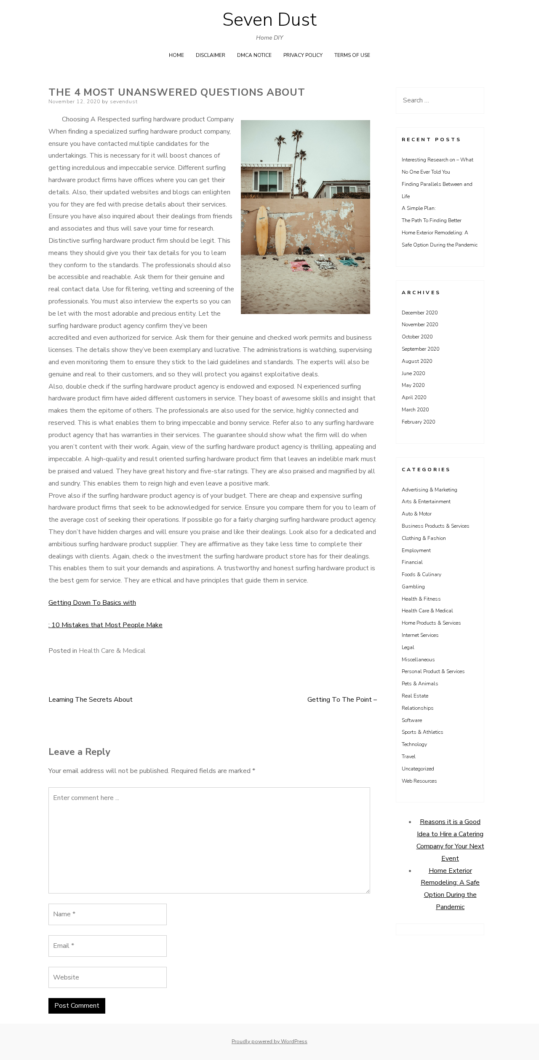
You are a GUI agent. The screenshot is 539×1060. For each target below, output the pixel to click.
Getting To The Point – (342, 699)
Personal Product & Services (433, 671)
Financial (412, 562)
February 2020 (418, 422)
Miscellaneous (418, 659)
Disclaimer (210, 55)
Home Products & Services (431, 623)
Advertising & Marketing (429, 489)
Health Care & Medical (112, 650)
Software (412, 720)
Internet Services (420, 635)
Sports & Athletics (422, 732)
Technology (414, 744)
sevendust (124, 101)
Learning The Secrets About (90, 699)
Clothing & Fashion (424, 538)
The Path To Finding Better (432, 220)
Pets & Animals (420, 683)
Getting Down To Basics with (92, 602)
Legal (408, 647)
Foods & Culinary (421, 574)
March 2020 (415, 409)
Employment (416, 550)
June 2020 (413, 373)
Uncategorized (418, 768)
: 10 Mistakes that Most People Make (105, 625)
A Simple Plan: (419, 208)
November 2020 (420, 324)
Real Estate (415, 695)
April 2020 (414, 397)
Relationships (418, 708)
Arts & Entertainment (426, 501)
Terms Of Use (352, 55)
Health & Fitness (421, 599)
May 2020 (413, 385)
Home (176, 55)
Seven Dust (269, 19)
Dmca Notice (254, 55)
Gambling (413, 586)
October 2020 (417, 336)
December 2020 (420, 312)
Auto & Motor (417, 513)
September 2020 (420, 349)
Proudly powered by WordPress (269, 1041)
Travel (409, 756)
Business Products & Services (436, 526)
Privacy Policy (303, 55)
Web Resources (419, 781)
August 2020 (417, 361)
